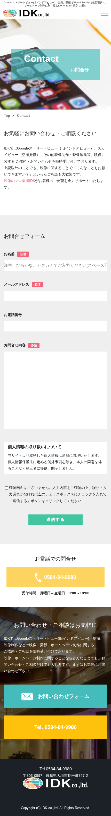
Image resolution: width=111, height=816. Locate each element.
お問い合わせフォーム (64, 696)
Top (7, 116)
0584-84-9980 (60, 577)
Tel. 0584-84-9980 (55, 727)
